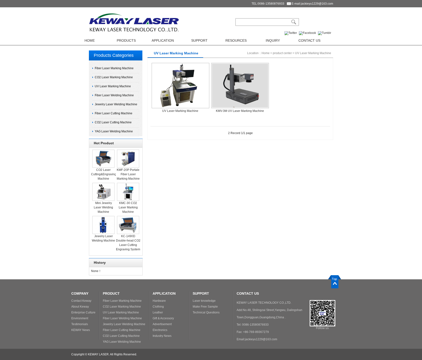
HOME (89, 40)
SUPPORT (199, 40)
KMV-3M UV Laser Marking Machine (240, 111)
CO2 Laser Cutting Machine (113, 122)
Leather (158, 312)
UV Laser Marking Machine (113, 86)
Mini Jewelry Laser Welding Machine (103, 207)
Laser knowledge (204, 300)
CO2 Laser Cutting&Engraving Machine (103, 174)
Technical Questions (206, 312)
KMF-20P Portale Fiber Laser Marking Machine (128, 174)
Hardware (159, 300)
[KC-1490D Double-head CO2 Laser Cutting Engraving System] (128, 217)
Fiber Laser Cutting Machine (113, 113)
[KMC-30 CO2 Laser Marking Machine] (128, 184)
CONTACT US (309, 40)
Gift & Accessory (163, 318)
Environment (79, 318)
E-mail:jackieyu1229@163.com (312, 3)
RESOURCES (236, 40)
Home (266, 53)
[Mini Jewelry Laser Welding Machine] (103, 184)
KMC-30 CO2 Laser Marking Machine (128, 207)
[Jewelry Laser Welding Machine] (103, 217)
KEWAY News (80, 330)
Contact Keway (81, 300)
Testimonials (79, 324)
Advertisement (162, 324)
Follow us (322, 328)
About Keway (80, 306)
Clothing (158, 306)
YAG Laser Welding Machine (114, 131)
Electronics (160, 330)
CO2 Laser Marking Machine (114, 77)
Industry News (162, 336)
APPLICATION (163, 40)
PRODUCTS (126, 40)
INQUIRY (273, 40)
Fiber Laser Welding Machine (114, 95)
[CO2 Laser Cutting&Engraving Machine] (103, 151)
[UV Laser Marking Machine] (180, 64)
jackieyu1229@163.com (261, 339)
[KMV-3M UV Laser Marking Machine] (240, 64)
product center (282, 53)
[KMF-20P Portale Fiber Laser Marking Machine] (128, 151)
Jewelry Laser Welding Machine (116, 104)
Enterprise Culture (83, 312)
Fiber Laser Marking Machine (114, 68)
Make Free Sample (205, 306)
